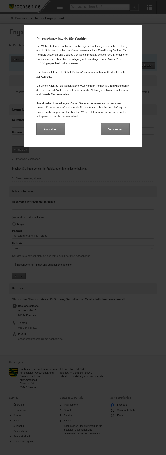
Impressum (45, 116)
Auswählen (50, 129)
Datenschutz (53, 107)
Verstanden (115, 129)
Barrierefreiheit (69, 116)
